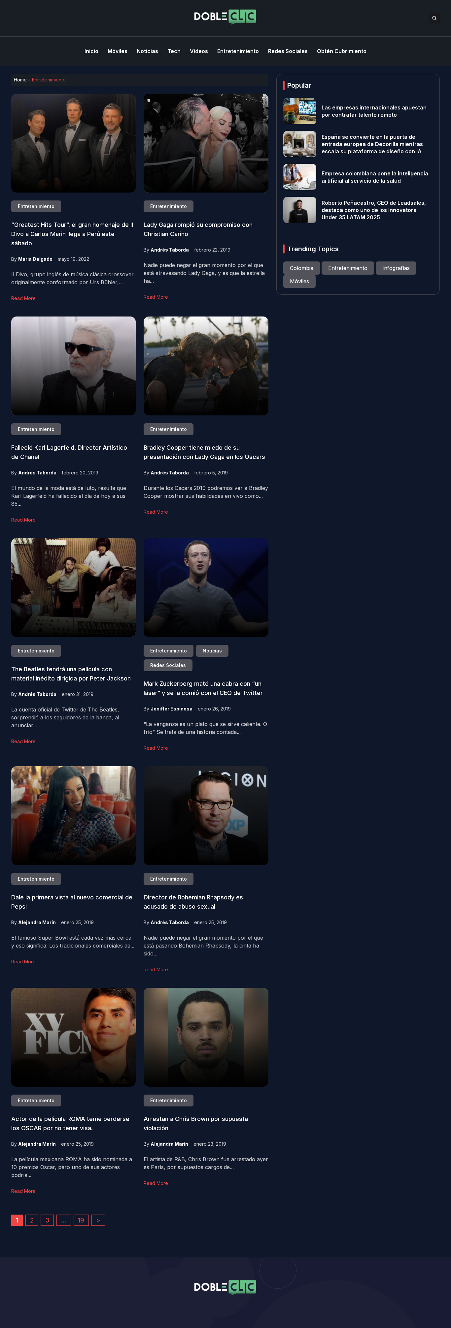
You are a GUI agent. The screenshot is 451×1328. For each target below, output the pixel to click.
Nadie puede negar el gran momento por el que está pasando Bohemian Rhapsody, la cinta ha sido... (203, 945)
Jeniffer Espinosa (171, 708)
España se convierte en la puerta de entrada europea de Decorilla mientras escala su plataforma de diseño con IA (372, 144)
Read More (23, 298)
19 (81, 1220)
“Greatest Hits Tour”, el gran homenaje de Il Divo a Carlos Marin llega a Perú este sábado (72, 234)
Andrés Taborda (170, 250)
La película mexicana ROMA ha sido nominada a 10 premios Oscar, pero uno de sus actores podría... (71, 1167)
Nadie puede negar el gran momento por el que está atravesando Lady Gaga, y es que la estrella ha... (204, 273)
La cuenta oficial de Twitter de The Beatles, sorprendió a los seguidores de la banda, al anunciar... (65, 717)
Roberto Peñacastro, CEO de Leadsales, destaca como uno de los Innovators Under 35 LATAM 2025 (374, 210)
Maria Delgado (35, 259)
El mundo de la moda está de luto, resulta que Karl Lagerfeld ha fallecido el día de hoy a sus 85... (68, 496)
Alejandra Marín (37, 922)
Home (20, 79)
